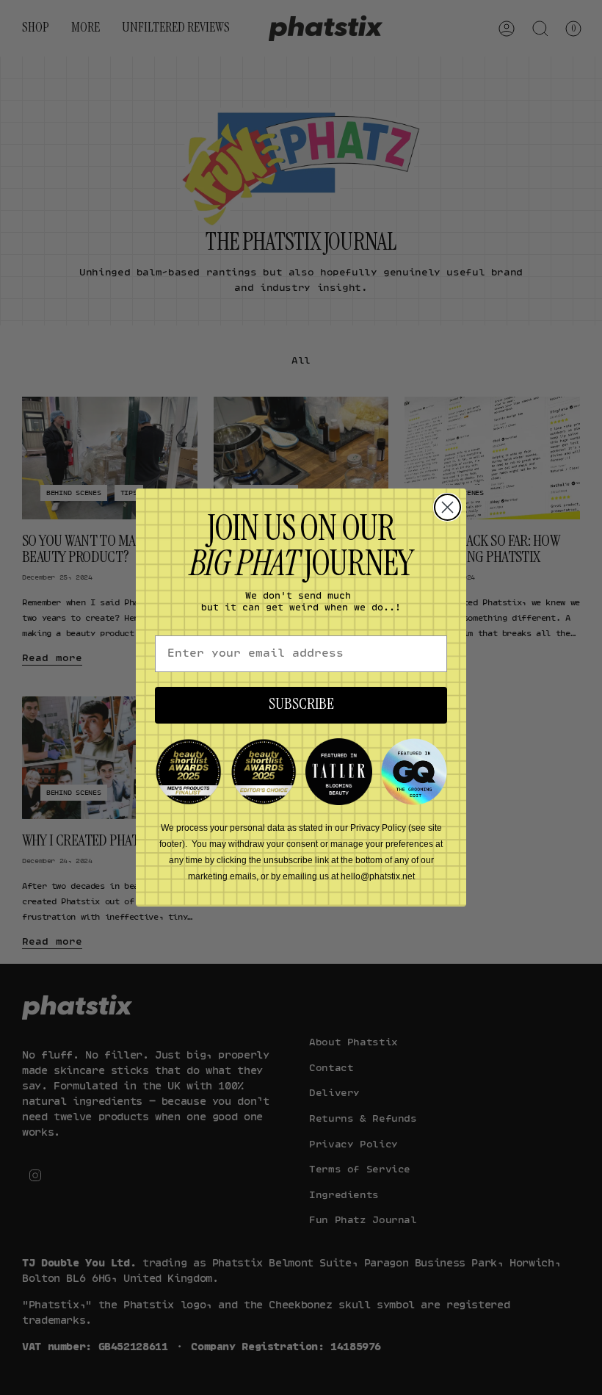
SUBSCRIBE (301, 704)
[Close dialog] (447, 507)
